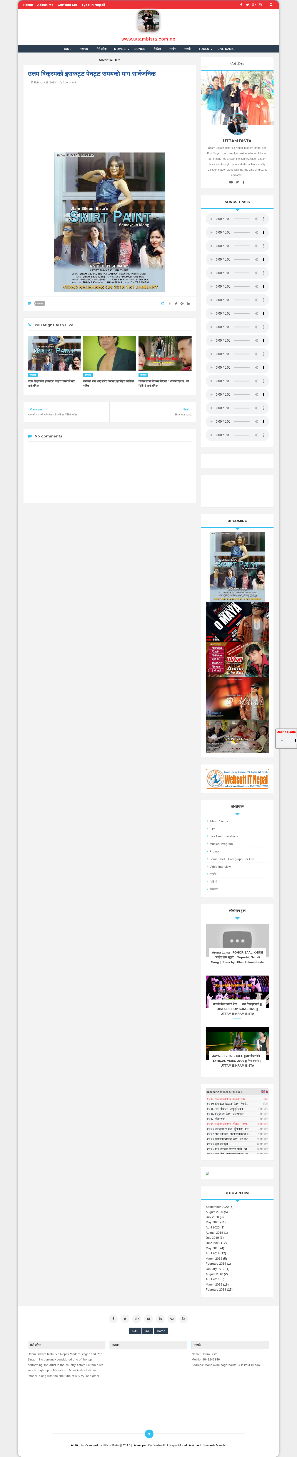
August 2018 (214, 1274)
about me (45, 5)
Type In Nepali (93, 5)
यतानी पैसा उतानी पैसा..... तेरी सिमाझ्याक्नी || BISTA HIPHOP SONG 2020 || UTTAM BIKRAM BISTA (237, 1008)
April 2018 (213, 1279)
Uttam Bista (111, 1445)
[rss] (183, 1319)
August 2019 (214, 1232)
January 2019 (215, 1269)
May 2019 (212, 1248)
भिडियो (157, 49)
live (147, 1331)
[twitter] (247, 4)
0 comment (69, 82)
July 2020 (212, 1217)
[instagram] (260, 4)
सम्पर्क (187, 49)
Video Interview (220, 866)
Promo (214, 851)
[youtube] (231, 182)
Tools (203, 49)
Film (212, 828)
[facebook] (241, 4)
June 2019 (213, 1243)
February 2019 (216, 1263)
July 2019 (212, 1237)
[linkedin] (160, 1319)
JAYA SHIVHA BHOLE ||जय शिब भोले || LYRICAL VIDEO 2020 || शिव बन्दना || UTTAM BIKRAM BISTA (237, 1060)
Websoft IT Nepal (165, 1445)
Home (161, 1331)
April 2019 (213, 1253)
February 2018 (216, 1289)
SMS (134, 1331)
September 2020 (217, 1206)
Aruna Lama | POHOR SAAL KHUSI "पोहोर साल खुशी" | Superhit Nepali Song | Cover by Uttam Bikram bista (237, 957)
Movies (120, 49)
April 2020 (213, 1227)
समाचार (84, 49)
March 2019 (214, 1258)
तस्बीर (173, 49)
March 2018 (214, 1284)
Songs (139, 49)
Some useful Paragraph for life (232, 859)
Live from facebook (224, 836)
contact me (67, 5)
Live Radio (226, 49)
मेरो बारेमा (102, 49)
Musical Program (221, 843)
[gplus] (254, 4)
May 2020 (212, 1222)
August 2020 (214, 1212)
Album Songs (219, 821)
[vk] (172, 1319)
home (28, 5)
